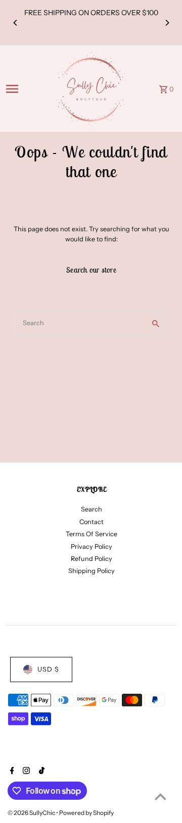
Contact (91, 522)
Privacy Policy (91, 546)
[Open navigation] (26, 88)
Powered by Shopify (86, 812)
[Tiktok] (40, 771)
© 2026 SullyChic (32, 812)
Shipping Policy (91, 571)
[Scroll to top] (160, 796)
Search (91, 509)
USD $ (48, 669)
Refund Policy (91, 558)
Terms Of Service (91, 534)
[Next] (166, 22)
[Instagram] (25, 771)
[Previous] (15, 22)
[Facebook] (11, 771)
